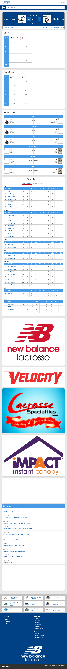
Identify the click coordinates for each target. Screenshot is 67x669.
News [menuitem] (37, 633)
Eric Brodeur (11, 304)
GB (5, 90)
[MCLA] (6, 2)
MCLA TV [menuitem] (38, 624)
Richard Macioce (12, 266)
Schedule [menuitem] (6, 616)
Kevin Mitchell (11, 282)
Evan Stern (10, 201)
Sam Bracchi (11, 236)
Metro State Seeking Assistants (12, 557)
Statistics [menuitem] (38, 622)
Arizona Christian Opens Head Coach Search (16, 534)
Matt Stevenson (12, 196)
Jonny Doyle (11, 228)
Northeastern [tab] (37, 183)
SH (40, 188)
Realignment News (8, 562)
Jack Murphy (11, 271)
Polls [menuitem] (6, 623)
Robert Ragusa (11, 277)
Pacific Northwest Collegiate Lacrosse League (14, 604)
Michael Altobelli (12, 269)
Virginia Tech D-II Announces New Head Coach (16, 523)
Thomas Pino (11, 293)
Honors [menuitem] (37, 626)
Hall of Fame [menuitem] (39, 628)
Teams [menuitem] (37, 618)
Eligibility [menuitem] (38, 620)
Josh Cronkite (11, 233)
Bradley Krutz (11, 295)
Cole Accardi (11, 204)
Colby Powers (11, 218)
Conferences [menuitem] (7, 627)
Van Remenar (11, 258)
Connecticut (16, 37)
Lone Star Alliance (56, 597)
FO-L (61, 188)
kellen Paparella (12, 215)
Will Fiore (10, 279)
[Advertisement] (33, 490)
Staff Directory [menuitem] (39, 635)
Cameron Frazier (12, 247)
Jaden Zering (11, 231)
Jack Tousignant (12, 194)
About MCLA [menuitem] (39, 637)
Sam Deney (11, 309)
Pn (48, 188)
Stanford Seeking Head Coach (12, 540)
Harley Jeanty (11, 220)
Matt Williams (11, 306)
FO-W (56, 188)
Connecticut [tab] (27, 183)
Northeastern (28, 37)
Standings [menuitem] (8, 621)
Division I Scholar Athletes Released (13, 545)
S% (5, 103)
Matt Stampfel (11, 255)
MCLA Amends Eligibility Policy (12, 512)
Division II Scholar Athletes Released (14, 551)
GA (5, 86)
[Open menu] (3, 7)
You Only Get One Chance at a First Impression (16, 517)
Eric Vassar (10, 244)
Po (36, 188)
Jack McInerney (12, 199)
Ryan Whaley (11, 191)
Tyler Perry (10, 312)
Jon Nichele (11, 207)
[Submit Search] (8, 7)
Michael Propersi (12, 225)
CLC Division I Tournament (52, 27)
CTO (52, 188)
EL (23, 188)
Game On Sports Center (12, 27)
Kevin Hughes (11, 274)
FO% (6, 95)
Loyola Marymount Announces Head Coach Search (17, 528)
